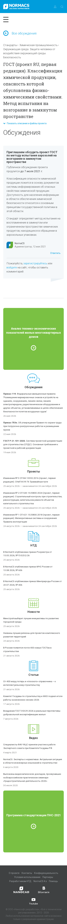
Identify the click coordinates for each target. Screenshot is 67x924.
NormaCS (20, 243)
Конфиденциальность (46, 873)
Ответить (55, 253)
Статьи (33, 674)
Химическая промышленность (39, 45)
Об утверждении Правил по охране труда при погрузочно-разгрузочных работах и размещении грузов (32, 426)
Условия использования (27, 877)
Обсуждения (33, 387)
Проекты (33, 471)
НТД (33, 545)
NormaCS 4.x (40, 881)
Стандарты (10, 45)
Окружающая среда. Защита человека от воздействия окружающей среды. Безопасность (29, 53)
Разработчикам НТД (20, 881)
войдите (12, 267)
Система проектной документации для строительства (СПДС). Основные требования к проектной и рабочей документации (32, 444)
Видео (33, 738)
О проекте (14, 873)
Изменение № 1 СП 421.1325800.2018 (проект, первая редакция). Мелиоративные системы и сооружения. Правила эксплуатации (31, 518)
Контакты (27, 873)
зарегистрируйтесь (35, 263)
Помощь (53, 881)
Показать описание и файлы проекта (26, 123)
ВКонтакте (43, 892)
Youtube (33, 903)
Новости (33, 611)
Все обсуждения (24, 33)
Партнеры (47, 877)
